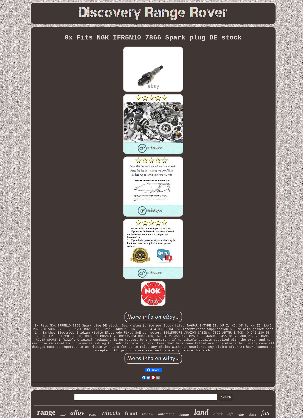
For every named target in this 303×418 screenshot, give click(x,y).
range (46, 412)
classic (252, 414)
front (131, 413)
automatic (166, 414)
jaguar (184, 414)
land (201, 412)
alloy (77, 412)
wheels (110, 412)
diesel (63, 415)
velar (240, 414)
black (218, 414)
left (230, 414)
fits (265, 412)
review (147, 414)
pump (92, 414)
